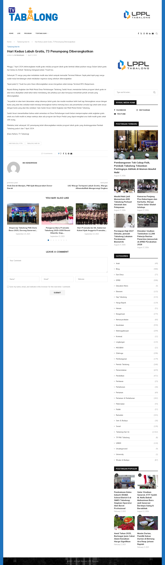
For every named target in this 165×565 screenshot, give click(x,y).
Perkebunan (137, 387)
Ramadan (137, 415)
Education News (137, 286)
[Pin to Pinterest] (68, 153)
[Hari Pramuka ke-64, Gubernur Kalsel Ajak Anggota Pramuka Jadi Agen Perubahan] (92, 213)
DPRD (137, 280)
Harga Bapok (137, 303)
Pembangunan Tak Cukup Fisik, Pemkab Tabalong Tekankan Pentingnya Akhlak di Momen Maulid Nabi (135, 167)
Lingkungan (137, 342)
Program (28, 33)
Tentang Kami (41, 33)
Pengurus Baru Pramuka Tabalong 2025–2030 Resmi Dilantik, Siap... (57, 230)
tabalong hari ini (33, 143)
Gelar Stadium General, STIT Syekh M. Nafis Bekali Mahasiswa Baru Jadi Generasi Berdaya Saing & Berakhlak (147, 500)
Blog (137, 269)
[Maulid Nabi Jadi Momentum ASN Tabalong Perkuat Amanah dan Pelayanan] (124, 186)
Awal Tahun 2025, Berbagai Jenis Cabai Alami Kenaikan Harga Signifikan (124, 537)
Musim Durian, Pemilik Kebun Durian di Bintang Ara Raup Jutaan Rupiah (145, 538)
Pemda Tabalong (137, 364)
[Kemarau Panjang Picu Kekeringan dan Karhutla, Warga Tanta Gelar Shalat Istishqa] (147, 186)
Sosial (137, 426)
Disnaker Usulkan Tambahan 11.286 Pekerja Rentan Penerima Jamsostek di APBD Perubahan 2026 (147, 238)
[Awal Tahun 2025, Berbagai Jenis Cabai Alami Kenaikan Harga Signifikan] (124, 523)
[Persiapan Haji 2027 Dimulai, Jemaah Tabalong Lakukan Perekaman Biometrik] (124, 221)
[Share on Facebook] (63, 153)
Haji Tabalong (137, 297)
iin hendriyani (19, 55)
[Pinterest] (147, 33)
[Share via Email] (71, 153)
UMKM (137, 443)
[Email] (153, 33)
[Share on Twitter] (66, 153)
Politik (137, 409)
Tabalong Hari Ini (23, 42)
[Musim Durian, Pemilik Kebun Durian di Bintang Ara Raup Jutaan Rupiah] (147, 523)
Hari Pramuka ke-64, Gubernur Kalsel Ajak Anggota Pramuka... (91, 229)
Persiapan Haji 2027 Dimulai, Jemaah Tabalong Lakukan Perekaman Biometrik (124, 236)
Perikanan (137, 381)
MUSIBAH (137, 347)
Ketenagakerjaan (137, 331)
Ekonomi (137, 291)
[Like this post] (60, 153)
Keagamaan (137, 314)
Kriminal (137, 336)
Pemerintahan (137, 370)
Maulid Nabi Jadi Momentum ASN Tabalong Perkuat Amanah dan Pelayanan (123, 201)
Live (18, 33)
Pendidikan (137, 376)
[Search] (156, 33)
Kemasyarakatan (137, 319)
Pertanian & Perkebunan (137, 398)
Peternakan (137, 404)
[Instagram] (144, 33)
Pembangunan (137, 359)
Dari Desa (137, 274)
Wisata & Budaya (137, 460)
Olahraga (137, 353)
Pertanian (137, 392)
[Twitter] (141, 33)
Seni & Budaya (137, 420)
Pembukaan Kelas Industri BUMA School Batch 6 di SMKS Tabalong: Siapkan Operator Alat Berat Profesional (123, 500)
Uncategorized (137, 448)
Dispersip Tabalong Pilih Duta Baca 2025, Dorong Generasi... (23, 229)
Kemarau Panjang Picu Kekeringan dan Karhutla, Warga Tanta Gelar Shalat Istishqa (147, 201)
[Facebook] (138, 33)
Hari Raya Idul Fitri (16, 143)
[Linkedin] (150, 33)
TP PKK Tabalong (137, 437)
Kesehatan (137, 325)
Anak (137, 263)
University (137, 454)
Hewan (137, 308)
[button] (10, 222)
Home (11, 33)
